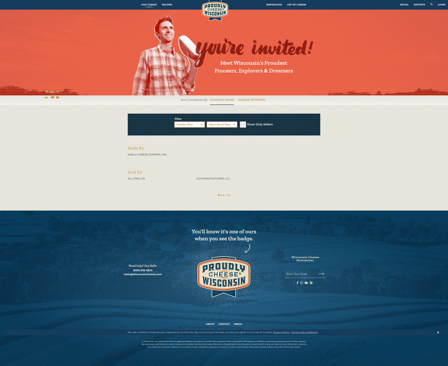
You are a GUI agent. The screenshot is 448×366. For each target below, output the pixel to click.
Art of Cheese (296, 4)
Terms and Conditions (304, 332)
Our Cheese (149, 4)
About (210, 324)
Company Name (222, 100)
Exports (419, 4)
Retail (404, 4)
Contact (224, 324)
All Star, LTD (137, 178)
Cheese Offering (251, 100)
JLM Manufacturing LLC (213, 178)
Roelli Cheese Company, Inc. (148, 154)
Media (238, 324)
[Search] (431, 5)
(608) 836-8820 (142, 270)
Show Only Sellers (260, 124)
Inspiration (274, 4)
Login (441, 4)
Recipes (167, 4)
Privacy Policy (281, 332)
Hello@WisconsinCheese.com (143, 274)
